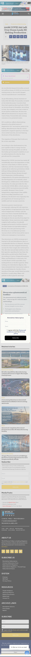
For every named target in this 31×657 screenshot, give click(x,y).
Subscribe (15, 338)
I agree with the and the (16, 331)
